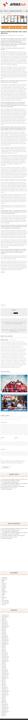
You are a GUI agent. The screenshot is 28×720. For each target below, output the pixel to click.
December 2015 (5, 707)
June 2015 (4, 715)
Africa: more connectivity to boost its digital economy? (14, 388)
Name (2, 438)
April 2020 (4, 633)
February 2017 (5, 687)
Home (2, 13)
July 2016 (4, 697)
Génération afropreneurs (7, 489)
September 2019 (5, 643)
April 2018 (4, 667)
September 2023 (5, 615)
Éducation (4, 586)
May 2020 (4, 632)
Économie (4, 583)
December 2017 (5, 673)
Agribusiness (4, 577)
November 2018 (5, 657)
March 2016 (4, 703)
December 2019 (5, 639)
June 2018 (4, 664)
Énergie (3, 589)
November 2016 (5, 691)
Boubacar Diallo (5, 35)
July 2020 (4, 629)
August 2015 (4, 712)
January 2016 (4, 705)
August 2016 (4, 695)
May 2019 (4, 649)
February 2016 (5, 704)
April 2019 (4, 650)
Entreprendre (4, 591)
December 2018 (5, 656)
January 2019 (4, 654)
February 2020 (5, 636)
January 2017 (4, 688)
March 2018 (4, 669)
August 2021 (4, 618)
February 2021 (5, 622)
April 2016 (4, 701)
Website (3, 449)
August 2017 (4, 678)
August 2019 (4, 644)
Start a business (21, 35)
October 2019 (5, 642)
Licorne (3, 305)
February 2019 (5, 653)
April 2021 (4, 619)
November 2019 (5, 640)
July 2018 (4, 663)
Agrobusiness (5, 579)
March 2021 (4, 620)
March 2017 (4, 686)
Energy (3, 590)
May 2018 (4, 666)
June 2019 (4, 647)
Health (3, 593)
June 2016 (4, 698)
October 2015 (5, 710)
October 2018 (5, 659)
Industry (3, 594)
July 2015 (4, 714)
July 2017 (4, 680)
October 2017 (5, 676)
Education (4, 587)
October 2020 (5, 625)
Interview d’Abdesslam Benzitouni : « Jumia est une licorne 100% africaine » (14, 330)
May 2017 (4, 683)
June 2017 (4, 681)
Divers (3, 582)
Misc (3, 596)
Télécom (4, 604)
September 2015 (5, 711)
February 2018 (5, 670)
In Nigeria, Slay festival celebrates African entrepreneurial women (14, 407)
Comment (3, 422)
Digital (3, 580)
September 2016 (5, 694)
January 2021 (4, 623)
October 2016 (5, 693)
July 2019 (4, 646)
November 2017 (5, 674)
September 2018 (5, 660)
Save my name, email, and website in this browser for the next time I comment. (13, 462)
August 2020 (4, 627)
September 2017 (5, 677)
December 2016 (5, 690)
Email (16, 438)
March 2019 (4, 652)
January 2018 (4, 671)
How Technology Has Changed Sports (10, 482)
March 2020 (4, 635)
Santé (3, 599)
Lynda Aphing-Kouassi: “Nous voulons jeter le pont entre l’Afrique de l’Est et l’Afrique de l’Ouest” (14, 323)
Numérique (4, 597)
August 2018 (4, 661)
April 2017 (4, 684)
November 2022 (5, 616)
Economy (4, 584)
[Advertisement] (14, 287)
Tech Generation (5, 601)
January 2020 (4, 637)
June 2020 (4, 630)
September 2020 (5, 626)
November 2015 (5, 708)
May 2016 (4, 700)
